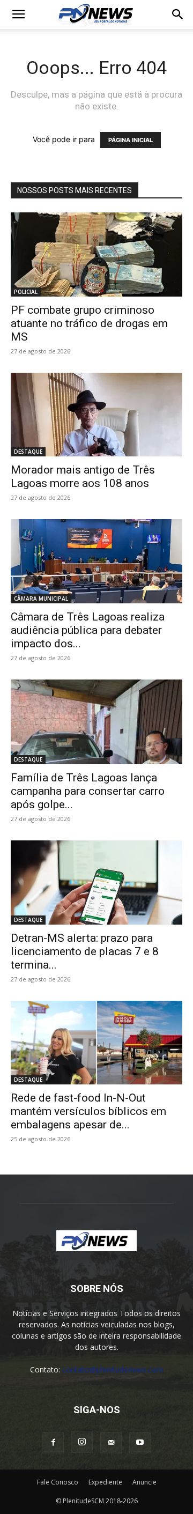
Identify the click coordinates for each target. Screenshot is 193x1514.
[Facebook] (53, 1442)
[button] (18, 14)
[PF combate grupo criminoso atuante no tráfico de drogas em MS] (96, 254)
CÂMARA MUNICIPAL (41, 598)
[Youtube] (140, 1442)
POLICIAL (26, 292)
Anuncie (144, 1482)
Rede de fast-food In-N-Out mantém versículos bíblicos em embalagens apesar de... (88, 1111)
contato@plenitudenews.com (113, 1369)
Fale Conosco (57, 1482)
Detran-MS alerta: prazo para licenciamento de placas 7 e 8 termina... (85, 951)
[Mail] (111, 1442)
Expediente (105, 1482)
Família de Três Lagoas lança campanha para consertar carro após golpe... (88, 791)
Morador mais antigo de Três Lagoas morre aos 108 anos (83, 476)
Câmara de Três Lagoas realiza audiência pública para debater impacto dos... (88, 630)
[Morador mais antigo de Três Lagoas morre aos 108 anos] (96, 415)
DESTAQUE (28, 451)
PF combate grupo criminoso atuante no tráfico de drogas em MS (89, 323)
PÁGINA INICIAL (130, 140)
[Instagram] (82, 1442)
